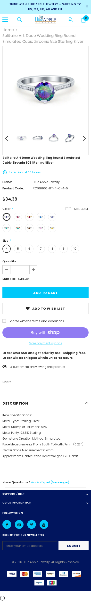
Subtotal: (9, 279)
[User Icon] (70, 19)
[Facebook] (6, 524)
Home (8, 30)
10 (75, 249)
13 (10, 367)
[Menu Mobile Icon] (5, 20)
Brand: (7, 182)
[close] (86, 6)
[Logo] (45, 19)
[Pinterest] (31, 524)
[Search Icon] (19, 19)
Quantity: (9, 261)
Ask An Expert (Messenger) (50, 482)
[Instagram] (19, 524)
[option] (45, 89)
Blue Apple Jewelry (46, 182)
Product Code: (13, 188)
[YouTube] (44, 524)
